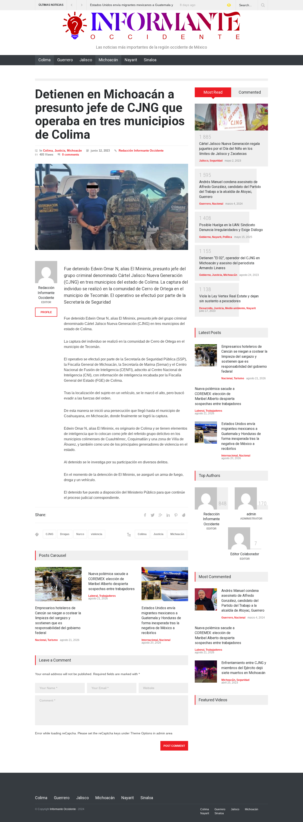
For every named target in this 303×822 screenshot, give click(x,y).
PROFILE (46, 312)
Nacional (40, 640)
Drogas (64, 534)
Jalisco (85, 59)
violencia (96, 534)
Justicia (60, 150)
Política (227, 237)
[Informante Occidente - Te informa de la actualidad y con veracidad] (151, 34)
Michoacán (108, 59)
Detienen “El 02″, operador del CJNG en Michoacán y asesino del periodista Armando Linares (229, 263)
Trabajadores (107, 595)
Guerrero (65, 59)
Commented (250, 92)
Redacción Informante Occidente (141, 150)
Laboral (93, 595)
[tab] (213, 93)
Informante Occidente (63, 809)
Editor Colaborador (244, 554)
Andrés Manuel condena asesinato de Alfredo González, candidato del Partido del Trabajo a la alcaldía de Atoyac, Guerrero (242, 601)
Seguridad (216, 160)
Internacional (150, 640)
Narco (80, 534)
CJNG (49, 534)
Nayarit (131, 59)
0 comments (70, 154)
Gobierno (205, 237)
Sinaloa (150, 59)
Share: (40, 515)
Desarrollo (205, 308)
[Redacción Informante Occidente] (46, 272)
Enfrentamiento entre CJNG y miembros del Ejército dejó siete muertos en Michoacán (243, 668)
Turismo (52, 640)
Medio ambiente (235, 308)
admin (251, 514)
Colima (44, 59)
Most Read (213, 92)
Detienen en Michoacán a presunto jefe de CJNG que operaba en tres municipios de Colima (110, 114)
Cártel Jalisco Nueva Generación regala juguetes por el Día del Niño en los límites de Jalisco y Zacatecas (229, 149)
